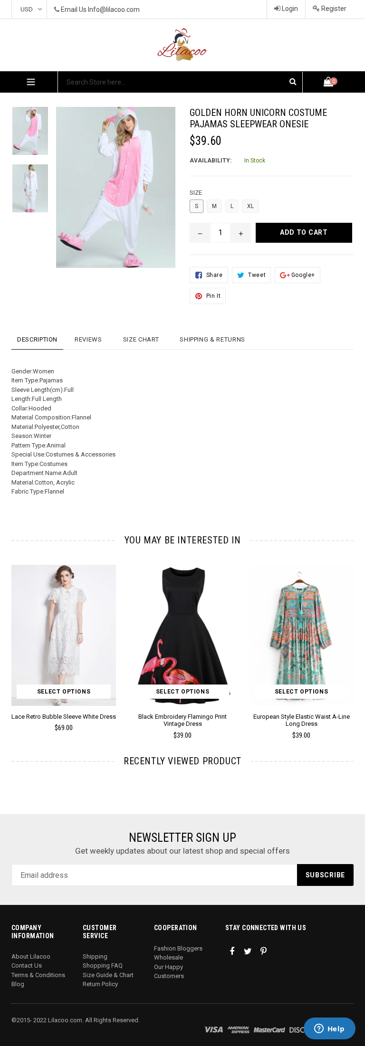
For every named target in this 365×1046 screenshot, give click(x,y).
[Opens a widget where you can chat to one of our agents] (329, 1029)
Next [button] (349, 638)
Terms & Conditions (38, 975)
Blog (17, 984)
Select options (63, 691)
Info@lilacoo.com (114, 9)
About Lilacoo (30, 956)
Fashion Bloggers (178, 948)
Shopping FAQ (103, 965)
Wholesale (168, 957)
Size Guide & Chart (108, 975)
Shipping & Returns (212, 339)
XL (250, 206)
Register (333, 8)
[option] (175, 656)
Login (289, 8)
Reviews (88, 339)
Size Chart (141, 339)
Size (196, 192)
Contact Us (26, 965)
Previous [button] (11, 638)
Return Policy (100, 984)
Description (37, 339)
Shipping (95, 956)
